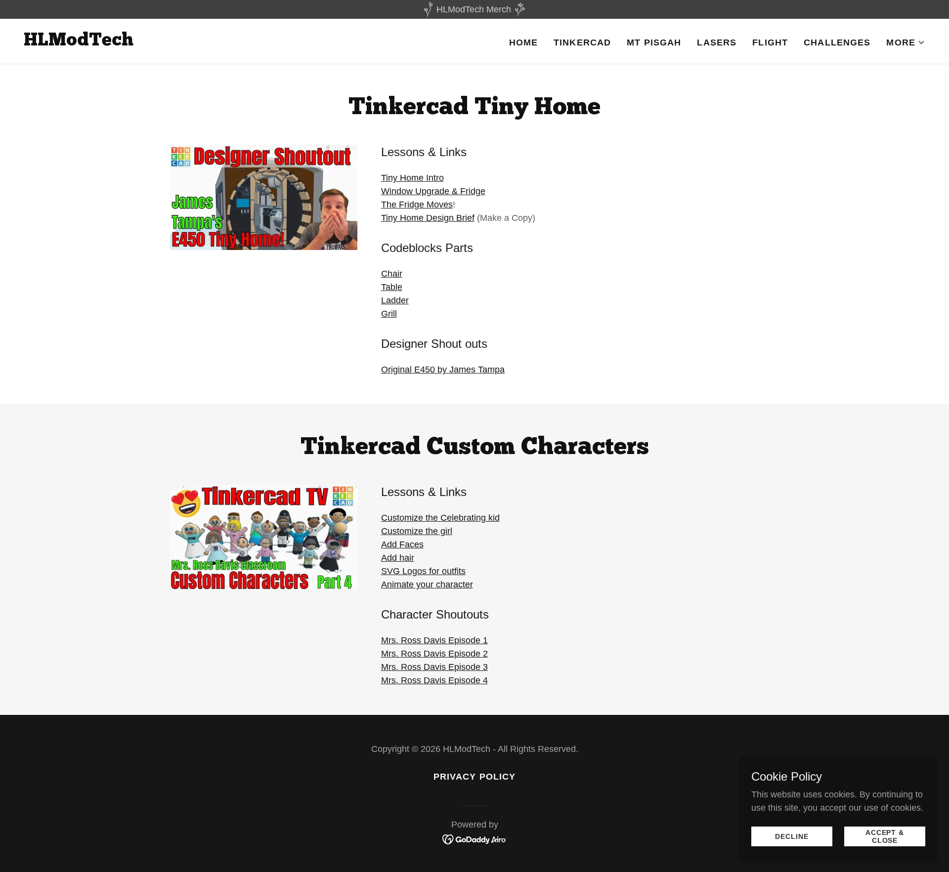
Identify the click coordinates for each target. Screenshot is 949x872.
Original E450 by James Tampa (443, 369)
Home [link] (523, 42)
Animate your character (427, 584)
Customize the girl (416, 531)
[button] (905, 42)
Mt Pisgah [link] (654, 42)
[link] (78, 42)
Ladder (395, 300)
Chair (391, 274)
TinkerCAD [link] (582, 42)
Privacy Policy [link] (474, 777)
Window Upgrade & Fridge (433, 191)
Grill (389, 314)
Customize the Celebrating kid (440, 518)
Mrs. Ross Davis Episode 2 (434, 654)
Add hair (397, 558)
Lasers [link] (716, 42)
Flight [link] (770, 42)
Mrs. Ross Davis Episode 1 (434, 640)
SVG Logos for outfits (423, 571)
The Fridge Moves (417, 204)
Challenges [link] (837, 42)
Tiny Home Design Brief (427, 218)
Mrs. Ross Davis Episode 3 (434, 667)
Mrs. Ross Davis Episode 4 (434, 680)
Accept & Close (884, 836)
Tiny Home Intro (412, 178)
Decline (791, 836)
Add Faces (402, 544)
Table (391, 287)
